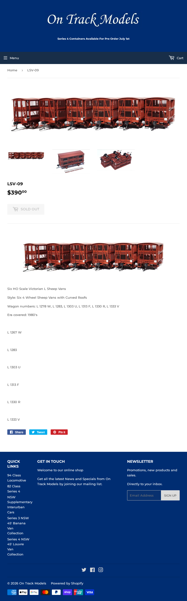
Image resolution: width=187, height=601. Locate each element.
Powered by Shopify (67, 583)
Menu (14, 58)
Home (12, 70)
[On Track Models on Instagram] (100, 571)
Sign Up (170, 495)
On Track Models (32, 583)
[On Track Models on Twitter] (84, 571)
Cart (179, 58)
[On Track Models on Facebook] (92, 571)
